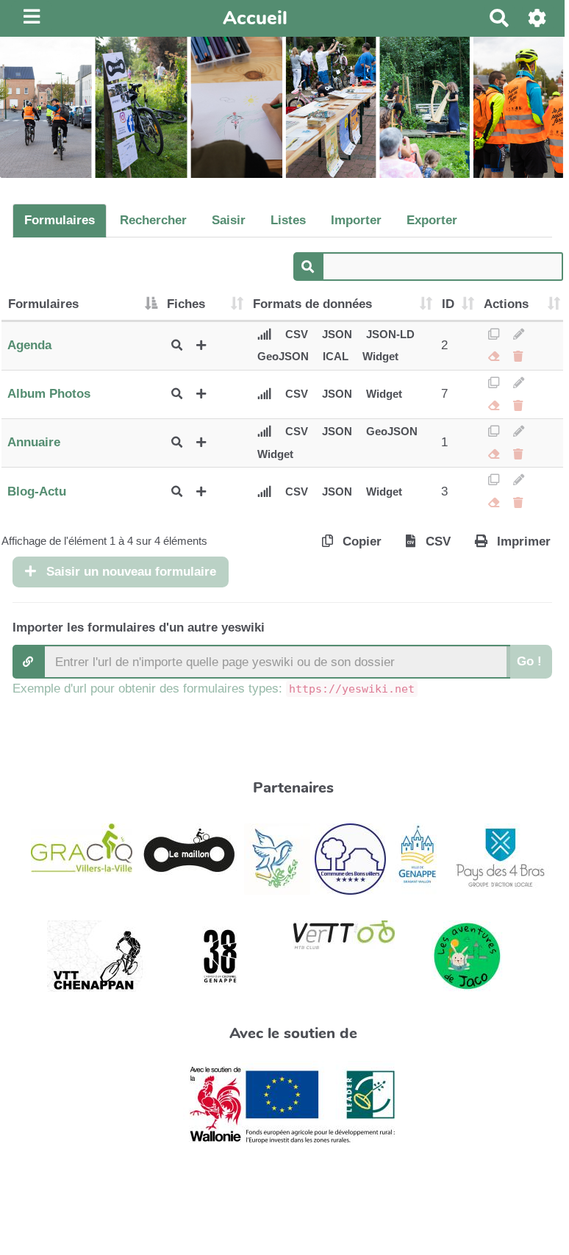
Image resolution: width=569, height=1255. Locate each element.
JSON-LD (390, 334)
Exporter (432, 220)
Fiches (186, 304)
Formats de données (312, 304)
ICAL (335, 356)
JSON (337, 334)
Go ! (529, 661)
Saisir (229, 220)
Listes (288, 220)
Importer (356, 220)
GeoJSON (283, 356)
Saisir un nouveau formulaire (129, 572)
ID (448, 304)
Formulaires (59, 220)
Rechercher (153, 220)
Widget (380, 356)
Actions (506, 304)
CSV (296, 334)
